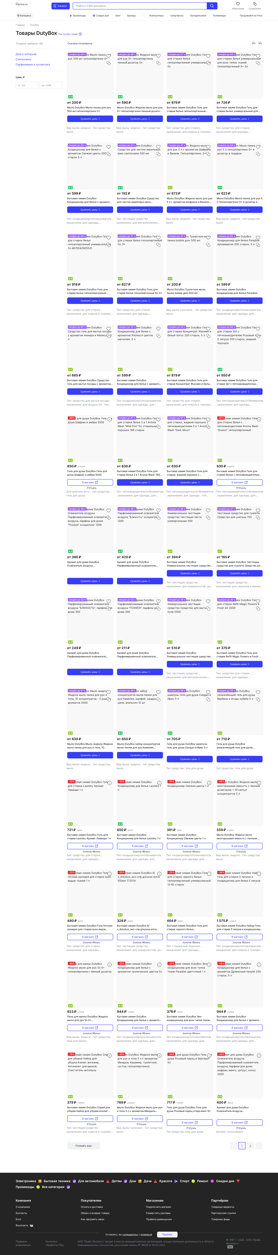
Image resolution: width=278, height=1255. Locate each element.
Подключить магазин (158, 1206)
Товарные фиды (220, 1219)
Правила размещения (159, 1219)
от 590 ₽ (124, 103)
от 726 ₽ (223, 103)
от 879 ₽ (173, 103)
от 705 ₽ (174, 739)
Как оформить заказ (92, 1219)
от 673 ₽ (173, 193)
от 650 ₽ (124, 739)
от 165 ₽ (223, 557)
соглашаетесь (130, 1234)
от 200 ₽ (74, 103)
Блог (18, 1219)
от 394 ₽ (174, 557)
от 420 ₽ (124, 557)
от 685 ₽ (74, 375)
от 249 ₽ (74, 648)
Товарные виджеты (222, 1206)
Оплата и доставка (92, 1206)
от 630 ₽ (124, 466)
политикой (146, 1234)
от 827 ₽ (124, 284)
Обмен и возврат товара (95, 1213)
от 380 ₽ (74, 557)
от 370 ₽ (223, 648)
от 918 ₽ (73, 284)
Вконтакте (22, 1225)
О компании (23, 1206)
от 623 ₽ (223, 193)
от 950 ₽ (224, 375)
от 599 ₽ (74, 193)
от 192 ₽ (123, 193)
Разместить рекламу (158, 1213)
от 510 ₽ (173, 648)
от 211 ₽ (123, 648)
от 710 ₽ (223, 739)
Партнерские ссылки (223, 1213)
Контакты (21, 1213)
